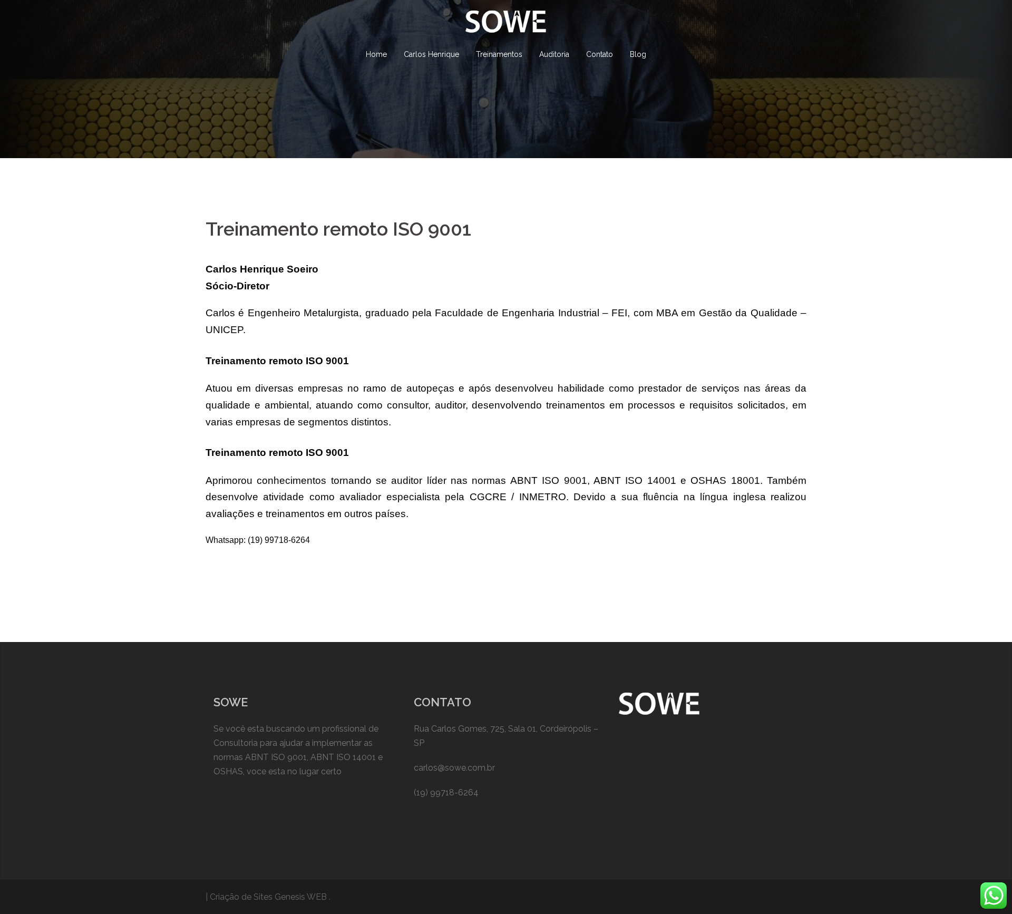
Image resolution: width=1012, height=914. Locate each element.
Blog (638, 54)
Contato (599, 54)
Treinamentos (499, 54)
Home (376, 54)
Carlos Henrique (431, 54)
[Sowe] (506, 25)
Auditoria (554, 54)
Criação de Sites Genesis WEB (268, 897)
